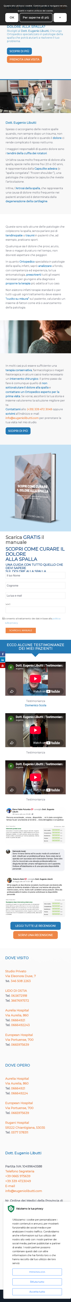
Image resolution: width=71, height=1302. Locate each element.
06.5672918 (19, 996)
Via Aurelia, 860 (17, 1015)
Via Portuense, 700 (19, 1040)
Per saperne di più (36, 17)
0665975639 (20, 1045)
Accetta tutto (37, 1291)
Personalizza (37, 1272)
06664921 (18, 1020)
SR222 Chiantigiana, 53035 (25, 1127)
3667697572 (20, 1000)
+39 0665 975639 (17, 1176)
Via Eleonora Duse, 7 (20, 976)
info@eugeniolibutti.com (22, 418)
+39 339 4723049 (18, 1181)
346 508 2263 (21, 981)
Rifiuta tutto (37, 1281)
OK (12, 17)
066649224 (19, 1093)
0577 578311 (19, 1132)
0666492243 (20, 1025)
